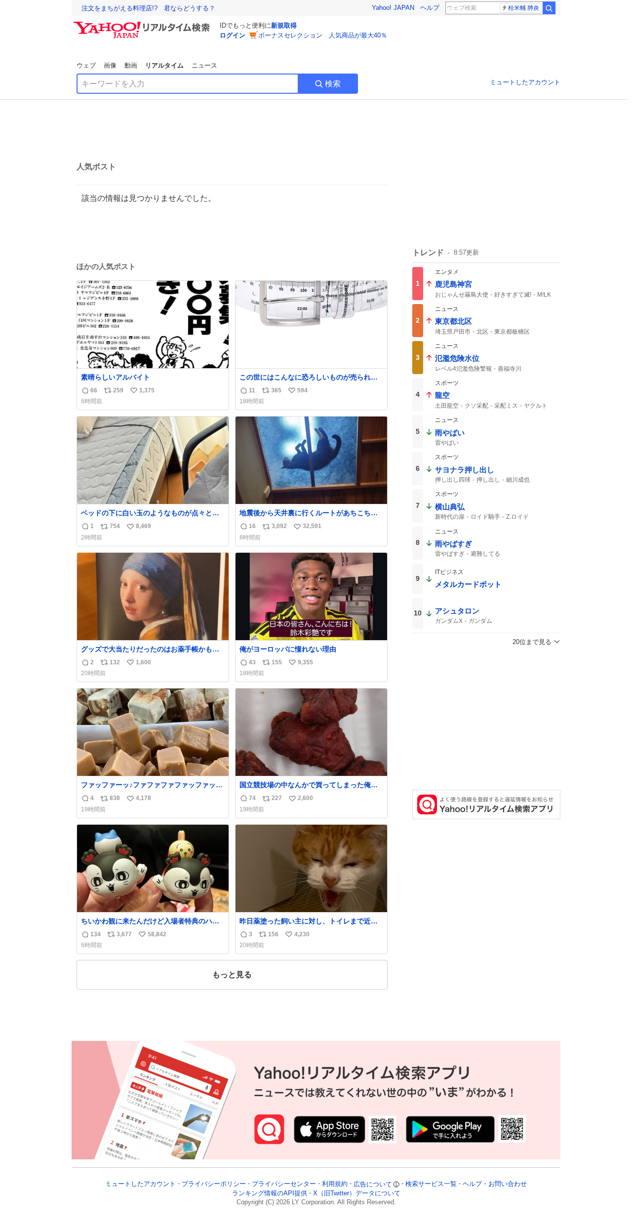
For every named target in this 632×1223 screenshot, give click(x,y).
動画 (130, 65)
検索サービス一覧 (431, 1184)
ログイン (232, 35)
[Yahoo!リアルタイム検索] (143, 24)
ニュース (204, 65)
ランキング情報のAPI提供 (269, 1193)
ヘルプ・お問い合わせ (495, 1184)
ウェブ (86, 65)
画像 (110, 65)
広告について (373, 1184)
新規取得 (284, 25)
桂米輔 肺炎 (523, 7)
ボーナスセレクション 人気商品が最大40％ (322, 35)
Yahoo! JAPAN (393, 7)
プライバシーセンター (284, 1184)
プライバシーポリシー (214, 1184)
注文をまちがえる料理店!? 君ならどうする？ (148, 8)
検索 (333, 83)
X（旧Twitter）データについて (356, 1193)
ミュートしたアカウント (525, 82)
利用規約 (335, 1184)
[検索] (549, 7)
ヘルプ (429, 7)
